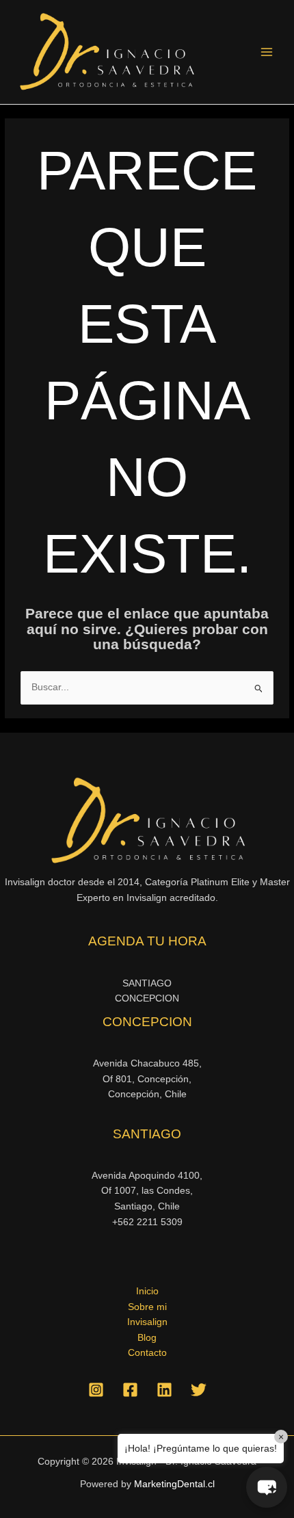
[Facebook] (130, 1390)
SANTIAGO (147, 983)
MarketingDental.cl (174, 1484)
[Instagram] (96, 1390)
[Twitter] (198, 1390)
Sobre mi (147, 1307)
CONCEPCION (147, 998)
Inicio (147, 1291)
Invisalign (147, 1322)
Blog (147, 1338)
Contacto (147, 1353)
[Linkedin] (164, 1390)
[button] (266, 1487)
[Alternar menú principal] (267, 52)
